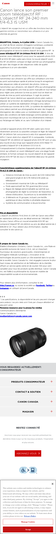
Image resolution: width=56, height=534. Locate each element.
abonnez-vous (28, 453)
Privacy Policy (30, 516)
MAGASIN (28, 411)
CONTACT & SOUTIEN (28, 392)
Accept (28, 529)
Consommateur (36, 4)
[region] (28, 507)
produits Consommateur (28, 381)
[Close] (52, 484)
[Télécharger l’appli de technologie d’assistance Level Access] (28, 470)
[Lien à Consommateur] (5, 3)
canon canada (28, 401)
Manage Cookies (28, 522)
